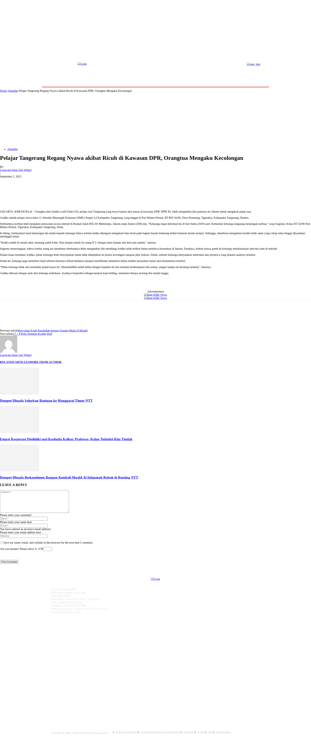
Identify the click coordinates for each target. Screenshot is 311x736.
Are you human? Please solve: (17, 548)
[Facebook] (6, 182)
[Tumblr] (81, 620)
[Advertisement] (155, 119)
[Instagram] (63, 620)
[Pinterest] (32, 182)
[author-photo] (8, 351)
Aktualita (13, 90)
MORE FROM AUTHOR (46, 362)
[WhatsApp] (45, 182)
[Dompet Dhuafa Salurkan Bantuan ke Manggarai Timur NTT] (19, 393)
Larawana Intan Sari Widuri (15, 170)
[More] (58, 182)
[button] (260, 78)
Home (3, 90)
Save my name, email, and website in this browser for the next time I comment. (48, 542)
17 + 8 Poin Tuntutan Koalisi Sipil (32, 333)
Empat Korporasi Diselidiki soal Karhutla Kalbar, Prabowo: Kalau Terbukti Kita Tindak (66, 439)
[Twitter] (19, 182)
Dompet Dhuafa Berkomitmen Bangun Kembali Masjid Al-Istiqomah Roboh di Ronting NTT (69, 477)
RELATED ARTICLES (15, 362)
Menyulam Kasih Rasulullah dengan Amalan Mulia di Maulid (52, 330)
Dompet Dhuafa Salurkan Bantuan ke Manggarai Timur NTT (46, 400)
